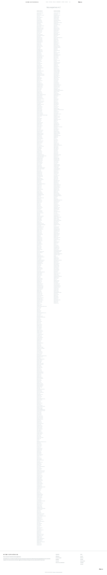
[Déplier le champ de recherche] (69, 2)
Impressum (54, 572)
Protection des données (59, 572)
